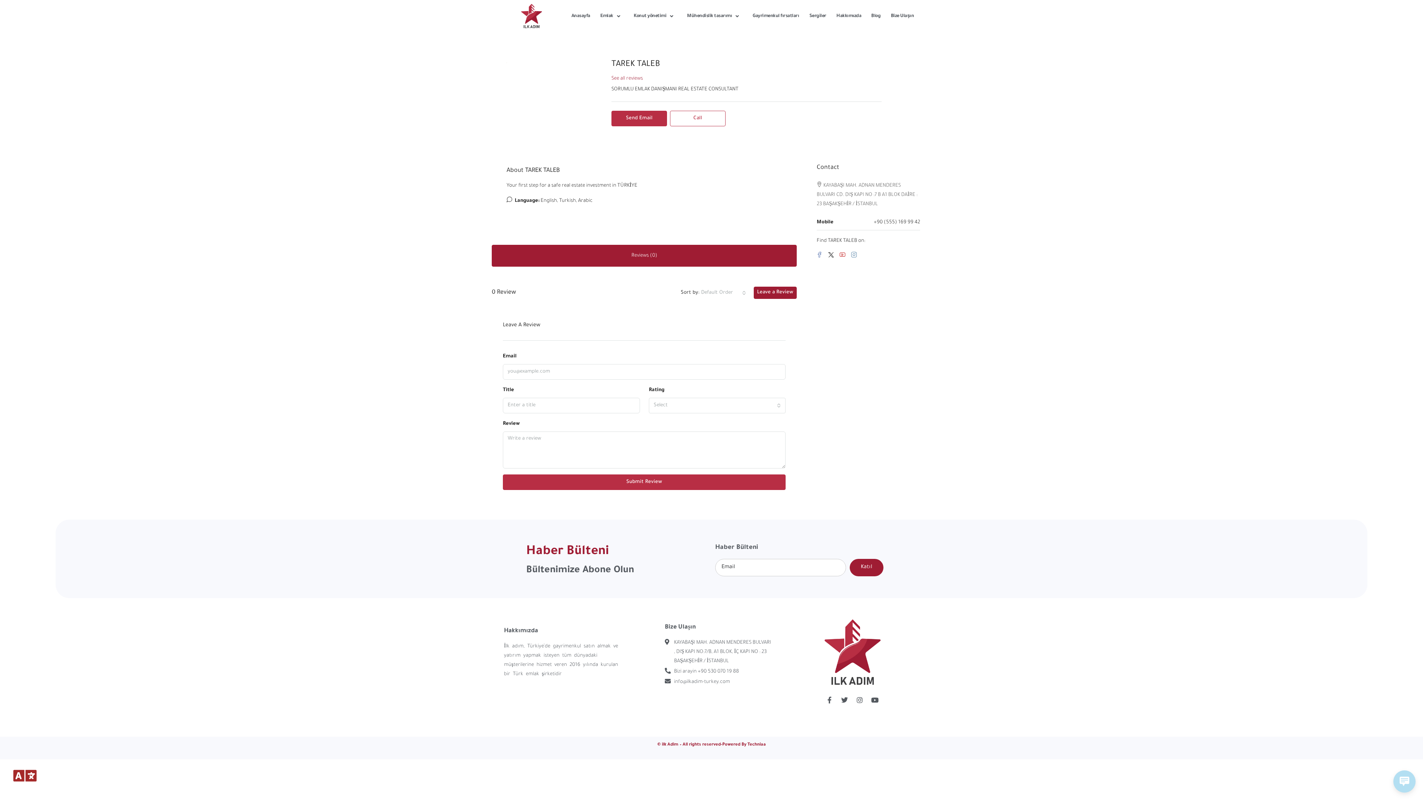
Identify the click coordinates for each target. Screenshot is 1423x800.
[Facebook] (821, 256)
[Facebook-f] (829, 700)
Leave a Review (775, 292)
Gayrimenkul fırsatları (776, 16)
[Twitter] (832, 256)
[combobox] (723, 293)
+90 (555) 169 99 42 (897, 222)
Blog (875, 16)
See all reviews (627, 78)
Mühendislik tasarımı (709, 16)
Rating (656, 390)
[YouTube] (844, 256)
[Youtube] (875, 700)
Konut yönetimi (650, 16)
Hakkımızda (848, 16)
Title (508, 390)
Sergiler (817, 16)
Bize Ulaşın (902, 16)
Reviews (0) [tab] (644, 256)
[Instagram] (855, 256)
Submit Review (644, 482)
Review (511, 424)
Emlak (606, 16)
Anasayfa (580, 16)
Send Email (639, 118)
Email (510, 356)
